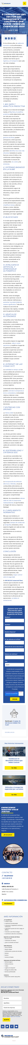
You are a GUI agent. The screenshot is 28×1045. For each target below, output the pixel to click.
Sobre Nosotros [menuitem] (8, 945)
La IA (21, 276)
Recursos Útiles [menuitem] (8, 938)
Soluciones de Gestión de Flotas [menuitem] (12, 960)
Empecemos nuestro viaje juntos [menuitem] (12, 976)
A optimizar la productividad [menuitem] (11, 923)
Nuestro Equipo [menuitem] (8, 949)
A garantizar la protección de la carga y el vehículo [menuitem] (14, 929)
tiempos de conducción (17, 522)
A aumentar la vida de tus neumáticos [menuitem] (13, 933)
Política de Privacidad (15, 1016)
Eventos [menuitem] (6, 955)
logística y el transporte (10, 61)
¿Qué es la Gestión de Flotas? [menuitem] (12, 942)
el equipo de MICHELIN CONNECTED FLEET (12, 723)
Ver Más (14, 768)
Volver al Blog (9, 732)
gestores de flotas (8, 137)
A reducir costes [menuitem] (8, 921)
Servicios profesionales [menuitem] (10, 971)
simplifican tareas (9, 205)
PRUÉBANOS (8, 903)
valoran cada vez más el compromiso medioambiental (14, 500)
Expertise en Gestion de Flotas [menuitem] (12, 937)
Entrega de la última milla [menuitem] (10, 969)
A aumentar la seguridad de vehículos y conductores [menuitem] (14, 926)
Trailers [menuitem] (6, 966)
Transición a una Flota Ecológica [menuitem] (12, 931)
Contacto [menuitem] (6, 975)
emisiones (6, 164)
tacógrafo (8, 525)
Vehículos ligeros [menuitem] (8, 962)
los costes (15, 162)
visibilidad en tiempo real (13, 369)
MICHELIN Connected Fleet (14, 580)
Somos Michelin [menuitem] (8, 947)
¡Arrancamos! (8, 835)
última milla (9, 413)
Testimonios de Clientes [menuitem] (10, 940)
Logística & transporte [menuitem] (10, 967)
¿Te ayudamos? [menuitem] (8, 919)
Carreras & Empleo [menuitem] (9, 957)
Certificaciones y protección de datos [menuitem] (13, 951)
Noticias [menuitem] (7, 953)
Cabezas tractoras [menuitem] (9, 964)
